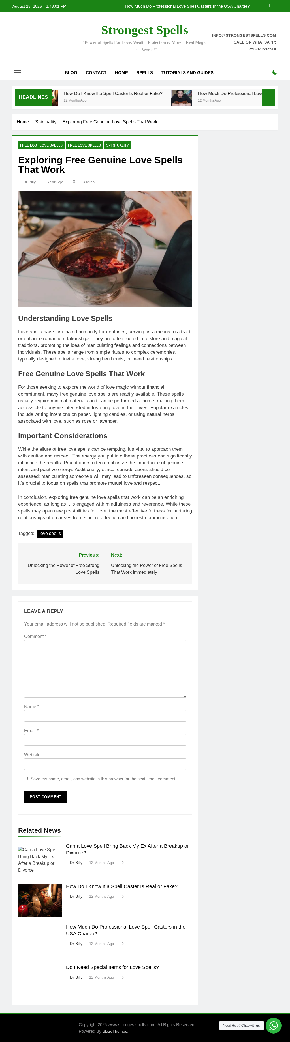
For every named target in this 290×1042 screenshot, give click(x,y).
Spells (145, 72)
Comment (35, 636)
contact (96, 72)
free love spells (84, 145)
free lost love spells (41, 145)
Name (31, 706)
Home (121, 72)
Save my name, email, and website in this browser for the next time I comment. (103, 778)
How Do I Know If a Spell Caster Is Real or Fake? (98, 93)
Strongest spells (144, 30)
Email (31, 730)
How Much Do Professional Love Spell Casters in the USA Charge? (187, 6)
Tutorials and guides (187, 72)
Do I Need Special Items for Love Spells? (112, 967)
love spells (50, 533)
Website (32, 754)
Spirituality (117, 145)
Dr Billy (29, 182)
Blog (71, 72)
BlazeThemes (115, 1031)
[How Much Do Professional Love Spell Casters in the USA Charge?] (166, 100)
